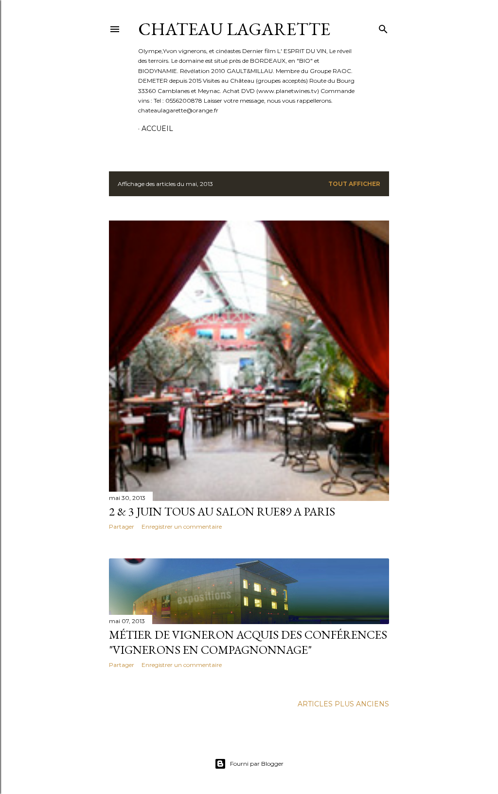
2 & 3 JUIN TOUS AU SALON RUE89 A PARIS (222, 511)
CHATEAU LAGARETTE (234, 29)
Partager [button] (121, 526)
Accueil (157, 128)
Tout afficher (354, 183)
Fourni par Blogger (257, 763)
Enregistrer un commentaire (182, 526)
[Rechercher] (383, 27)
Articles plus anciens (343, 704)
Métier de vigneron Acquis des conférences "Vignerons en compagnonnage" (248, 642)
